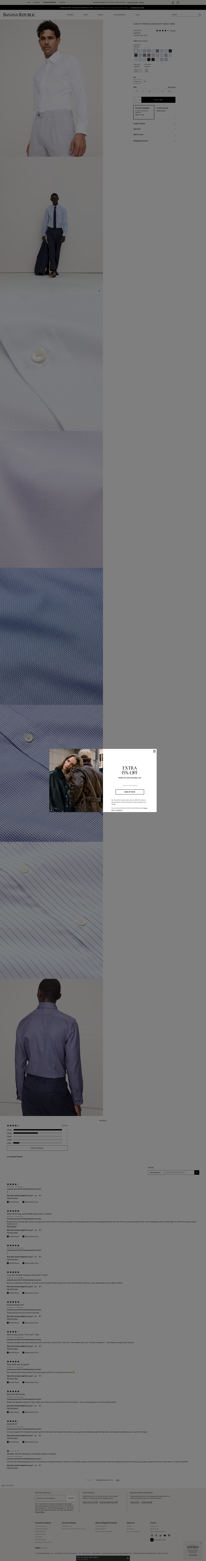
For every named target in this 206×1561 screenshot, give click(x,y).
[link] (103, 780)
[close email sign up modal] (154, 751)
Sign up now (129, 792)
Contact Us (119, 810)
